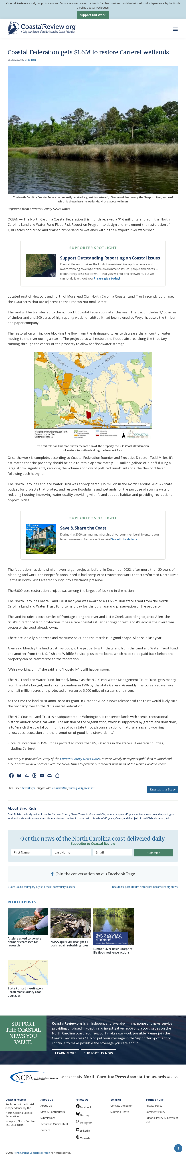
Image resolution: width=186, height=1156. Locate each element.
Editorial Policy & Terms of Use (161, 1119)
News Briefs (28, 788)
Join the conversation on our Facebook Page (95, 874)
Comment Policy (155, 1112)
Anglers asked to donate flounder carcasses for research (24, 941)
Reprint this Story (163, 789)
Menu (176, 27)
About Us (46, 1105)
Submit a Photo (119, 1112)
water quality (75, 788)
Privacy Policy (153, 1105)
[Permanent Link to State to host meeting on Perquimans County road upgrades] (28, 972)
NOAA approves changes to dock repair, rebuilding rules (69, 943)
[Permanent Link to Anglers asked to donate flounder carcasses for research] (28, 921)
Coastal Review (16, 3)
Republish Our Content (54, 1124)
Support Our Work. (93, 15)
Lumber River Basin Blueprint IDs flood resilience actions (113, 950)
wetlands (89, 788)
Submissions (48, 1118)
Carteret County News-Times (80, 759)
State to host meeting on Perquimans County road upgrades (25, 991)
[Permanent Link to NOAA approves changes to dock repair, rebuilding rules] (70, 923)
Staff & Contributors (53, 1112)
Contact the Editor (121, 1105)
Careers (45, 1130)
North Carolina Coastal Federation (19, 1114)
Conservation (59, 788)
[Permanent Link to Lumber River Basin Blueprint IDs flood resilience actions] (113, 927)
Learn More (65, 1053)
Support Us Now (98, 1053)
